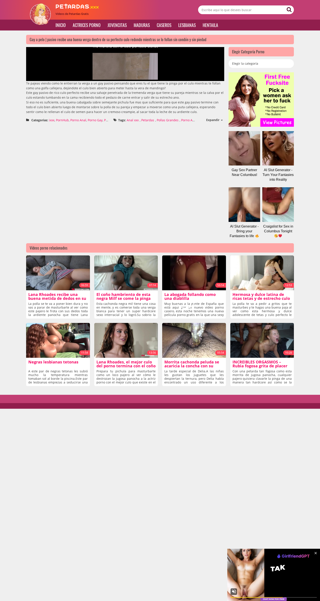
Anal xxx (133, 120)
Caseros (164, 25)
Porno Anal (78, 120)
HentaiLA (210, 25)
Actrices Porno (87, 25)
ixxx (51, 120)
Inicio (61, 25)
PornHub (62, 120)
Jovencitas (117, 25)
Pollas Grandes (168, 120)
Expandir (212, 120)
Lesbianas (187, 25)
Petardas (147, 120)
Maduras (142, 25)
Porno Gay (95, 120)
